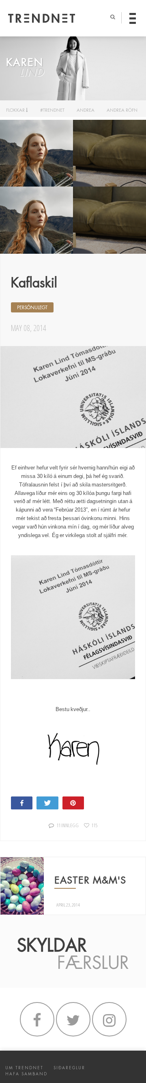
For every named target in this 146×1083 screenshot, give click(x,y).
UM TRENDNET (24, 1067)
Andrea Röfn (122, 110)
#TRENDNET (52, 110)
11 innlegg (67, 825)
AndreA (85, 110)
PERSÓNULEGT (32, 307)
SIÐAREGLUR (69, 1067)
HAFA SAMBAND (26, 1074)
